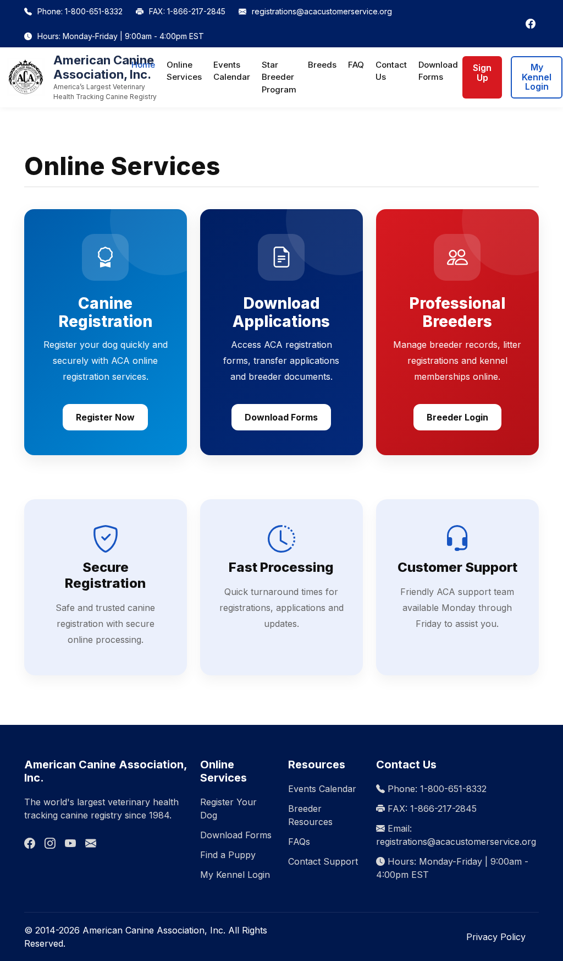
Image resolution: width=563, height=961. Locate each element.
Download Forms (438, 71)
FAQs (299, 841)
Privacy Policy (496, 936)
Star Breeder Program (279, 77)
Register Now (105, 417)
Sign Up (482, 72)
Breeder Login (457, 417)
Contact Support (323, 861)
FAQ (356, 64)
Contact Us (391, 71)
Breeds (322, 64)
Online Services (184, 71)
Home (143, 64)
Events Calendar (231, 71)
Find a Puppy (228, 854)
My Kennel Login (536, 77)
